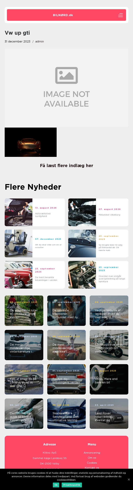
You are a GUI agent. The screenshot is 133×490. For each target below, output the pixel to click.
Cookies (92, 462)
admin (39, 41)
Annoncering (92, 452)
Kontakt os (92, 467)
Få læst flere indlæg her (66, 165)
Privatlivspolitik (71, 485)
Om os (92, 457)
